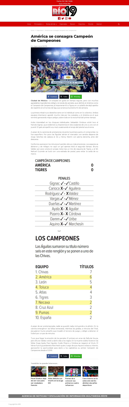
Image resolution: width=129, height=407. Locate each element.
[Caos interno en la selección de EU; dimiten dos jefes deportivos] (90, 367)
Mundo (90, 24)
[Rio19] (64, 11)
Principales (38, 24)
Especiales (63, 24)
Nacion (72, 24)
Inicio (29, 24)
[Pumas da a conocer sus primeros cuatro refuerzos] (73, 367)
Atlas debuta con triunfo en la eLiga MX (55, 381)
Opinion (99, 24)
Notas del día (50, 24)
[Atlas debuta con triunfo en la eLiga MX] (56, 367)
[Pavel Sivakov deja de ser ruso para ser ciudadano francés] (38, 367)
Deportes (81, 24)
